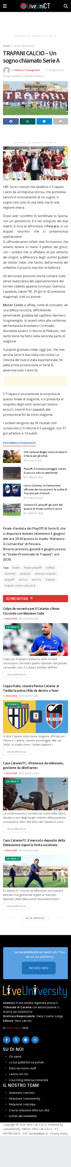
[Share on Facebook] (11, 121)
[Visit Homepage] (35, 6)
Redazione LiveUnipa (22, 1104)
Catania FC (13, 626)
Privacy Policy (59, 1133)
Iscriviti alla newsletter (23, 1116)
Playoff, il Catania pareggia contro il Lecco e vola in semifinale (45, 470)
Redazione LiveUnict (22, 1093)
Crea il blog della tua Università (28, 1080)
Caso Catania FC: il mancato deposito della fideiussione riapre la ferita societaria (34, 842)
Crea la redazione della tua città (29, 1110)
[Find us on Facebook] (6, 1039)
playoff (9, 579)
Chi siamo (15, 1056)
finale (16, 567)
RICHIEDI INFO (38, 968)
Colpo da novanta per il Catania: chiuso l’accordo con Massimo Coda (31, 610)
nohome (10, 573)
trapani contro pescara (20, 585)
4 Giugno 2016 (55, 70)
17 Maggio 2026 (34, 498)
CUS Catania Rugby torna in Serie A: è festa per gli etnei (45, 454)
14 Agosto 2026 (29, 696)
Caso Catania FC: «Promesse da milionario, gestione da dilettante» (33, 765)
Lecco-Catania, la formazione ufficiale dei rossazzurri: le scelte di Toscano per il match (45, 489)
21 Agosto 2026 (29, 618)
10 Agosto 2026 (29, 850)
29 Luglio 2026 (34, 460)
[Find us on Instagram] (35, 1039)
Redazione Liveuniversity (24, 1098)
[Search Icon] (66, 6)
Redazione (11, 618)
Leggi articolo (18, 674)
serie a (23, 579)
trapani (50, 579)
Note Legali (13, 1028)
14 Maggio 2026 (34, 513)
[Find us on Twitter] (16, 1039)
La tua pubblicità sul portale (26, 1062)
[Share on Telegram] (44, 121)
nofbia (50, 567)
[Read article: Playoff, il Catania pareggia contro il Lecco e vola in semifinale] (12, 473)
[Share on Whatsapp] (28, 121)
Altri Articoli (35, 918)
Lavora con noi (18, 1074)
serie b (36, 579)
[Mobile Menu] (5, 6)
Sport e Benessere (24, 46)
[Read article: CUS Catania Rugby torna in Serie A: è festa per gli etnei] (12, 456)
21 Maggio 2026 (34, 477)
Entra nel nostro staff (22, 1068)
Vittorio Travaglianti (27, 70)
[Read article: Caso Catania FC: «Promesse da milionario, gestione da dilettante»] (35, 793)
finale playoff (33, 567)
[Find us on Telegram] (25, 1039)
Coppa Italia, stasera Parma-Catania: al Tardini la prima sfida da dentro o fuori (31, 688)
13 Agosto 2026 (29, 773)
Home (6, 46)
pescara (25, 573)
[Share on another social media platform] (60, 121)
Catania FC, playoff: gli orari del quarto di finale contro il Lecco (43, 506)
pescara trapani (45, 573)
